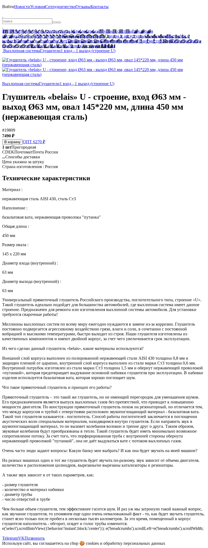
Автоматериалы (29, 31)
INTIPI (8, 31)
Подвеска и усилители (37, 41)
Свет (62, 41)
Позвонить (35, 538)
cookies (92, 543)
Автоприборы (57, 31)
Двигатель (26, 36)
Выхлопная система (21, 50)
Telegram (10, 538)
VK (21, 538)
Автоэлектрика (84, 31)
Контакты (99, 6)
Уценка (107, 46)
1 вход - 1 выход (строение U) (88, 50)
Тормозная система (120, 41)
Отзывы (83, 6)
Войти (8, 6)
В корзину (12, 142)
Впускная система (115, 31)
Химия (75, 46)
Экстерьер (91, 46)
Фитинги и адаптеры (49, 46)
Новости (22, 6)
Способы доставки (21, 157)
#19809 (8, 130)
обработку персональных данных (134, 543)
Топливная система (85, 41)
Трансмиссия (150, 41)
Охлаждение (156, 36)
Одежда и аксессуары (125, 36)
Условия (37, 6)
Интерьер (70, 36)
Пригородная (19, 147)
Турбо (167, 41)
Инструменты (49, 36)
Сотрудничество (60, 6)
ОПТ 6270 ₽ (34, 141)
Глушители (50, 50)
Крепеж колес (92, 36)
